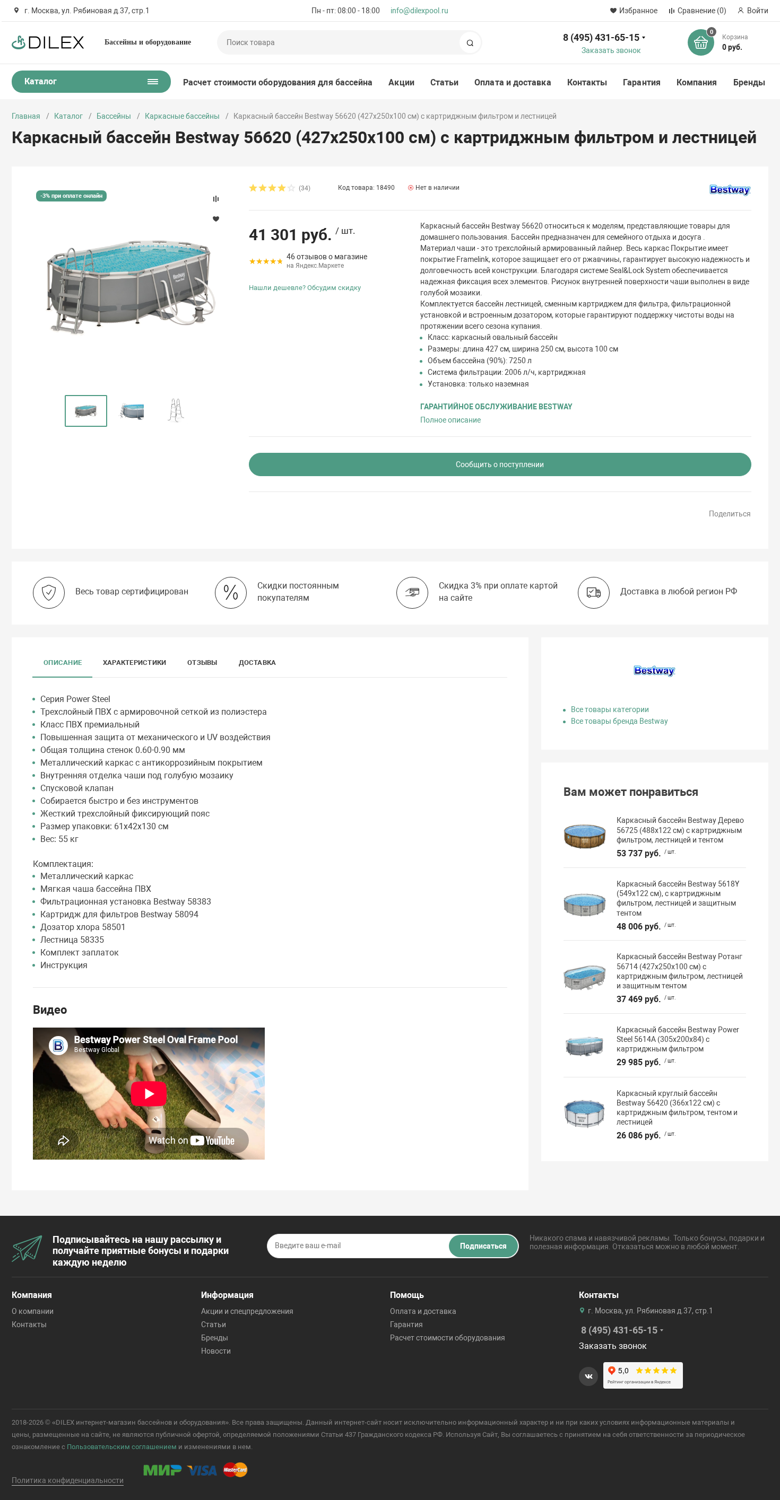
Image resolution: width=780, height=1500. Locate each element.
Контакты (587, 82)
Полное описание (450, 420)
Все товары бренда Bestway (619, 721)
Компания (697, 82)
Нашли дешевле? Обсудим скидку (305, 288)
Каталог (68, 116)
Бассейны (114, 116)
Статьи (444, 82)
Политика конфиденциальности (68, 1480)
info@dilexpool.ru (419, 10)
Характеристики (134, 662)
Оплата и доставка (512, 82)
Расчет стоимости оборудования (447, 1338)
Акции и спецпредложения (247, 1311)
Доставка (257, 662)
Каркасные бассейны (182, 116)
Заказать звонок (611, 50)
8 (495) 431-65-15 (601, 37)
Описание (63, 662)
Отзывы (202, 662)
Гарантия (642, 82)
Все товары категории (610, 709)
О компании (33, 1311)
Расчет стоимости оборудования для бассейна (277, 82)
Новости (216, 1351)
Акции (401, 82)
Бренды (749, 82)
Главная (26, 116)
